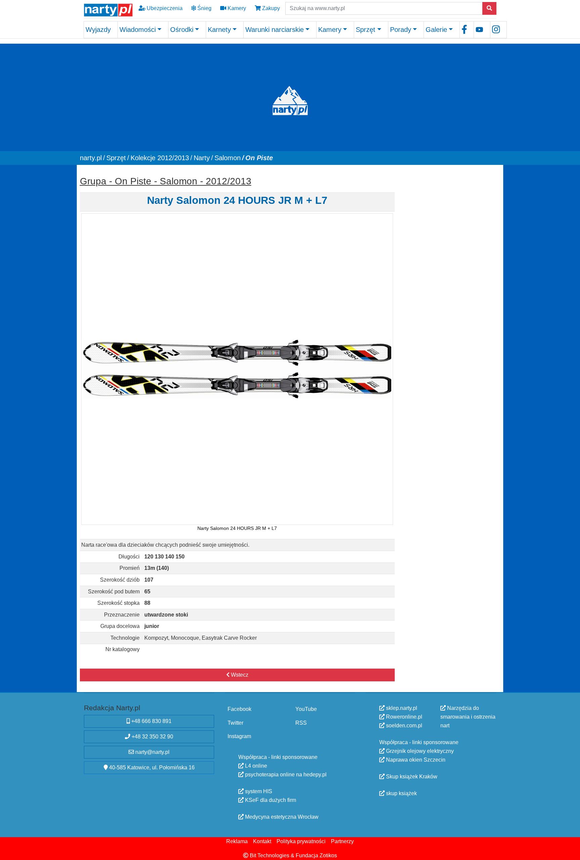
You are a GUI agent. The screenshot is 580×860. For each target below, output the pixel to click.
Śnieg (203, 8)
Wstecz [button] (239, 675)
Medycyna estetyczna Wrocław (281, 816)
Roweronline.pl (403, 717)
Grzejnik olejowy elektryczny (419, 751)
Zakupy (270, 8)
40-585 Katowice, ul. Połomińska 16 (151, 767)
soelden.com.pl (403, 725)
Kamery (236, 8)
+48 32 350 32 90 (151, 736)
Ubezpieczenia (164, 8)
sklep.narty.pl (401, 708)
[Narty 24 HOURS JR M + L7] (237, 369)
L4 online (255, 765)
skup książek (401, 793)
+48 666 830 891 (151, 721)
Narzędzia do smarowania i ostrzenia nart (467, 716)
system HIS (258, 791)
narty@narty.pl (152, 752)
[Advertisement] (448, 215)
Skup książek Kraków (411, 776)
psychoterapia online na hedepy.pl (285, 774)
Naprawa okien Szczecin (415, 760)
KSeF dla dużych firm (270, 800)
